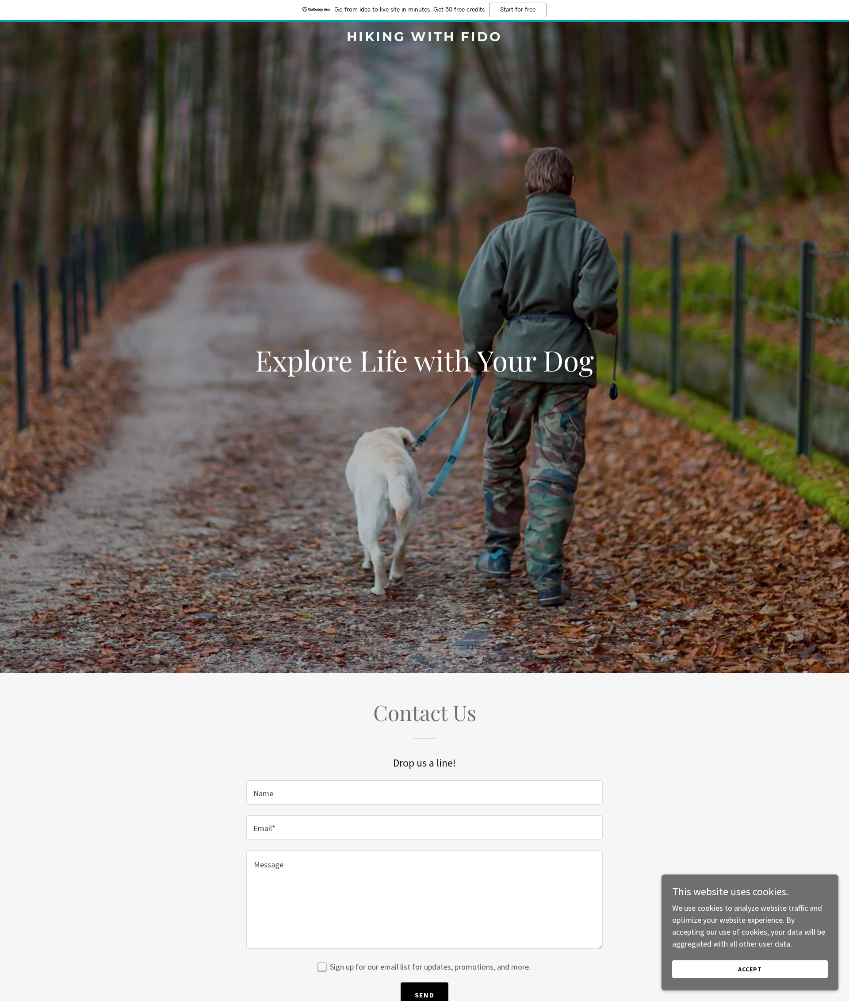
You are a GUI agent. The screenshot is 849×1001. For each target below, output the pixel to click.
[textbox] (424, 792)
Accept (750, 969)
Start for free (517, 10)
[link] (424, 38)
